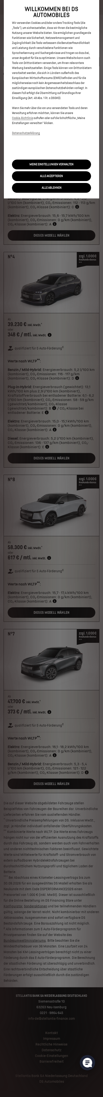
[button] (51, 164)
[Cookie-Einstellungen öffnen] (87, 1062)
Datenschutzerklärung (26, 133)
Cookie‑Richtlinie (22, 118)
